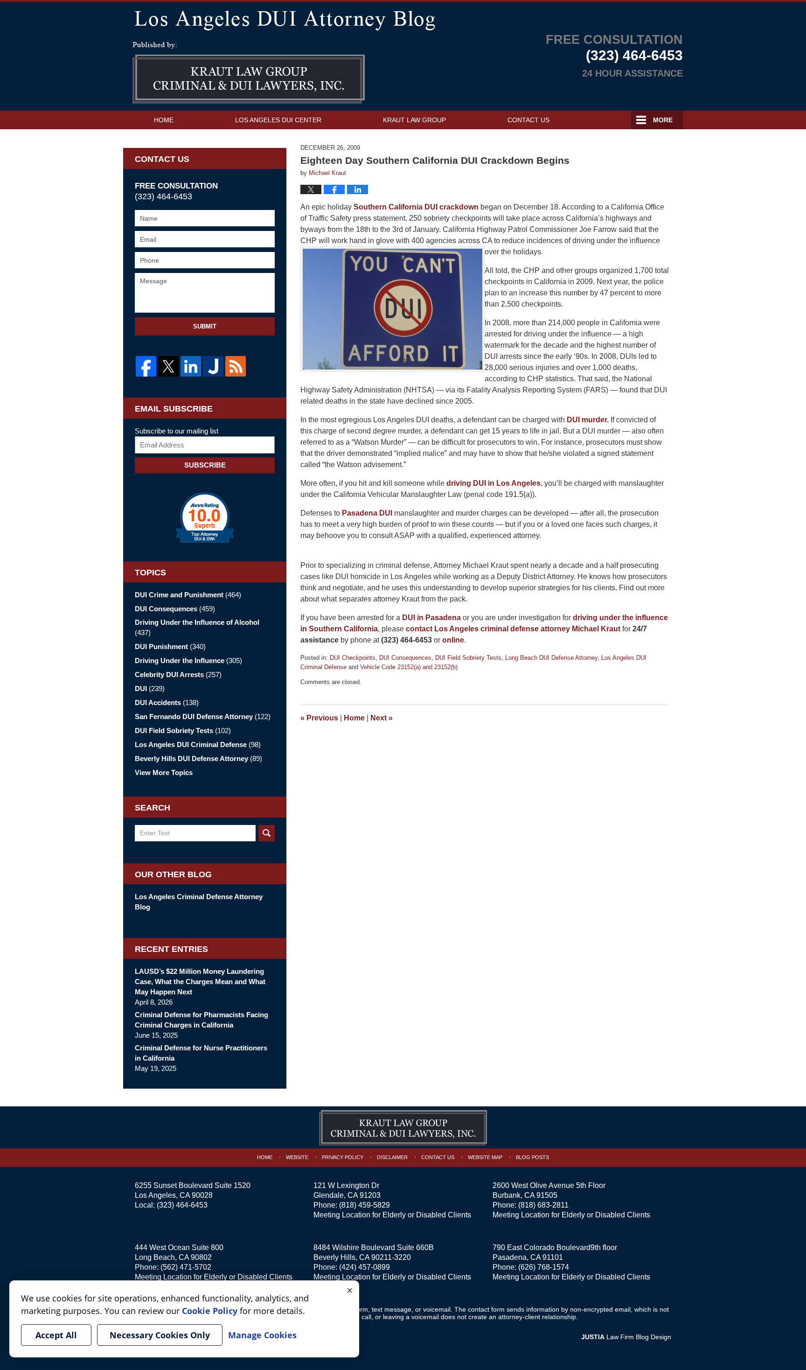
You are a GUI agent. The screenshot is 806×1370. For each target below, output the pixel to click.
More (663, 120)
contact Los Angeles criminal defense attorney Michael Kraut (513, 629)
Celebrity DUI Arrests (178, 674)
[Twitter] (168, 366)
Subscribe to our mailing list (176, 431)
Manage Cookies (262, 1335)
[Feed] (235, 366)
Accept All (56, 1335)
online (453, 640)
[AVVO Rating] (205, 517)
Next (381, 718)
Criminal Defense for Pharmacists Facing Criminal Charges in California (201, 1020)
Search (266, 833)
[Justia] (213, 366)
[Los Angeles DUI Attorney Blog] (403, 18)
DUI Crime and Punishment (188, 595)
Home (164, 120)
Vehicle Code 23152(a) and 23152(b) (409, 667)
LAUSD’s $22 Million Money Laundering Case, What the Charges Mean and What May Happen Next (200, 981)
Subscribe (205, 465)
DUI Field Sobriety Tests (468, 657)
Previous (319, 718)
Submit (204, 326)
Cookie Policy (209, 1310)
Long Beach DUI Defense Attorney (551, 657)
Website (297, 1157)
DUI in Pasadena (431, 618)
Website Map (485, 1157)
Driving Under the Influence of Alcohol (197, 627)
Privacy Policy (342, 1157)
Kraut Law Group (414, 120)
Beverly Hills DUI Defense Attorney (198, 758)
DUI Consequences (405, 657)
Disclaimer (392, 1157)
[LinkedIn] (191, 366)
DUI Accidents (167, 702)
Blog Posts (532, 1157)
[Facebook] (146, 366)
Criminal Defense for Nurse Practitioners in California (201, 1053)
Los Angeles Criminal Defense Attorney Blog (199, 902)
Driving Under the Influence (188, 660)
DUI (150, 688)
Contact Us (528, 120)
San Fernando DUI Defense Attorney (203, 716)
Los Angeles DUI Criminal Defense (198, 744)
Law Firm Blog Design (626, 1337)
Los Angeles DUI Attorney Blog (248, 73)
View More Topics (164, 772)
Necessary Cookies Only (160, 1335)
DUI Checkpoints (352, 657)
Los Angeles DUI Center (278, 120)
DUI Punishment (170, 646)
